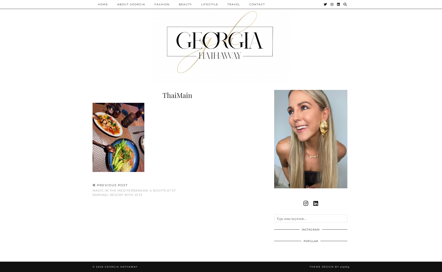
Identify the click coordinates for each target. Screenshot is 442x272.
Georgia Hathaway (121, 266)
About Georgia (131, 4)
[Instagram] (332, 4)
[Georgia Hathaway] (221, 41)
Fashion (162, 4)
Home (103, 4)
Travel (233, 4)
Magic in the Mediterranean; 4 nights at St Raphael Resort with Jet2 (134, 190)
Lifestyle (209, 4)
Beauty (185, 4)
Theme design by (329, 266)
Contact (257, 4)
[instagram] (305, 203)
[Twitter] (325, 4)
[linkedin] (315, 203)
